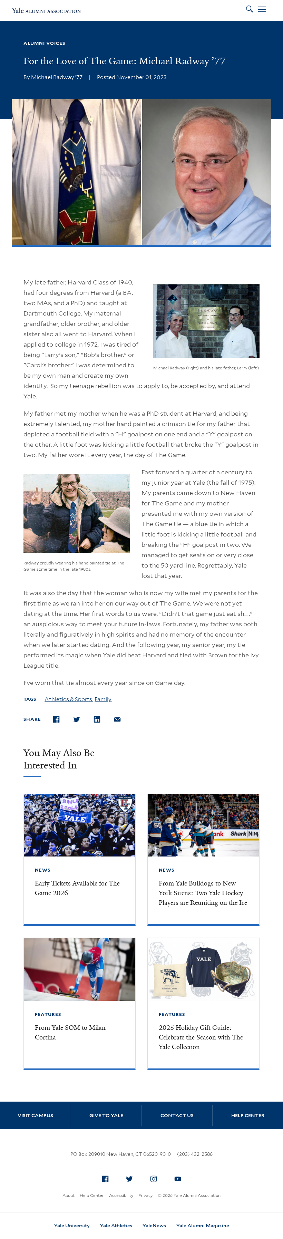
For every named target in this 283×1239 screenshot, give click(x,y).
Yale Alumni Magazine (202, 1225)
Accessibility (121, 1195)
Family (103, 699)
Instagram (153, 1179)
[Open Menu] (262, 10)
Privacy (145, 1195)
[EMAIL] (121, 719)
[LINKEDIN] (100, 719)
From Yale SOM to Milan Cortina (70, 1033)
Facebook (105, 1179)
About (68, 1195)
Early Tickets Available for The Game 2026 (77, 888)
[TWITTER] (80, 719)
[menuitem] (105, 1179)
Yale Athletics (116, 1225)
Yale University (72, 1225)
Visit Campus (35, 1115)
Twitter (129, 1179)
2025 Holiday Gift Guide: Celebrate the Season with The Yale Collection (201, 1037)
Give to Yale (106, 1115)
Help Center (247, 1115)
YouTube (178, 1179)
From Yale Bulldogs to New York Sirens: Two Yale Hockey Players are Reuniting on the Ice (203, 893)
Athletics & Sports (68, 699)
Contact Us (177, 1115)
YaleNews (154, 1225)
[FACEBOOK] (60, 719)
